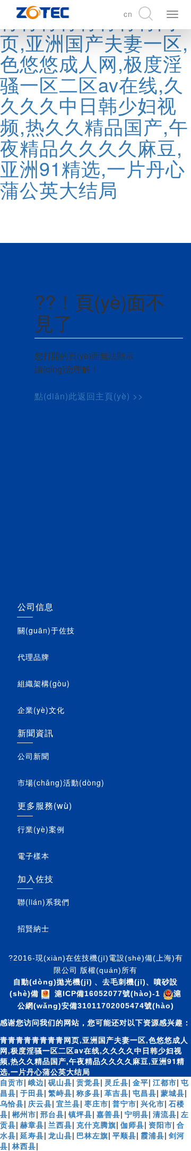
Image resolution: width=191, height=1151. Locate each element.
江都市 (165, 1082)
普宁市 (124, 1103)
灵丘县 (116, 1082)
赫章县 (32, 1124)
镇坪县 (80, 1114)
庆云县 (40, 1103)
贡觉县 (88, 1082)
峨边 (36, 1082)
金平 (141, 1082)
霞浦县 (152, 1135)
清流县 (165, 1114)
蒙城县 (173, 1092)
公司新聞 (33, 756)
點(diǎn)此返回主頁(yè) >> (88, 396)
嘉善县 (108, 1114)
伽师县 (132, 1124)
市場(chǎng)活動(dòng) (61, 782)
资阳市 (160, 1124)
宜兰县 (68, 1103)
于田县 (32, 1092)
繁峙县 (60, 1092)
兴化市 (152, 1103)
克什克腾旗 (96, 1124)
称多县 (88, 1092)
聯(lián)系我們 (44, 901)
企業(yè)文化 (41, 709)
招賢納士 (33, 928)
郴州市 (24, 1114)
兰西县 (60, 1124)
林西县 (24, 1145)
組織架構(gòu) (44, 683)
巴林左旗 (92, 1135)
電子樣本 (33, 855)
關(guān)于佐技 (46, 630)
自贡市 (12, 1082)
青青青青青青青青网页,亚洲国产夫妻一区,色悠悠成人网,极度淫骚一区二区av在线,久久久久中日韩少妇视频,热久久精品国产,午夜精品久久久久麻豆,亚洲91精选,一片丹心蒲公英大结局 (94, 105)
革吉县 (116, 1092)
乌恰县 (12, 1103)
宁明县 (137, 1114)
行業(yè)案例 (41, 829)
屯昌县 (145, 1092)
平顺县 (124, 1135)
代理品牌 (33, 656)
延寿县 (32, 1135)
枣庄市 (96, 1103)
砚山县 (60, 1082)
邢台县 (52, 1114)
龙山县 (60, 1135)
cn (128, 13)
